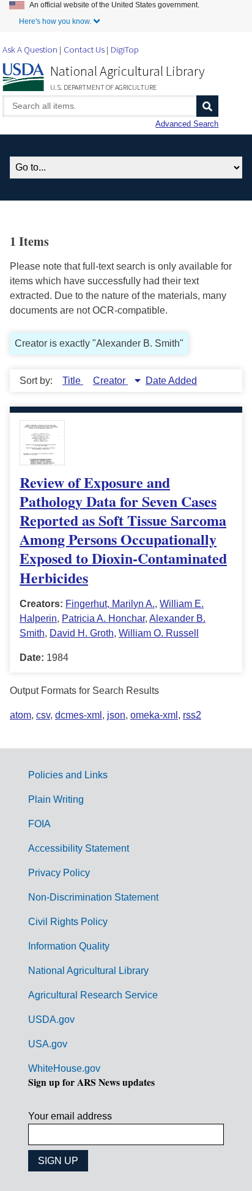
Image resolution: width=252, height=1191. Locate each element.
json (116, 715)
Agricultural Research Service (93, 995)
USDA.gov (51, 1019)
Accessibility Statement (78, 848)
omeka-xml (154, 715)
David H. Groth (82, 633)
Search (207, 106)
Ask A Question (29, 49)
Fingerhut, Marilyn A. (110, 604)
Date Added (171, 380)
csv (43, 715)
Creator (110, 380)
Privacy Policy (59, 873)
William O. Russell (159, 633)
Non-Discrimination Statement (93, 897)
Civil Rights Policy (68, 921)
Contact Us (84, 49)
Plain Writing (56, 799)
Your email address (70, 1116)
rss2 (192, 715)
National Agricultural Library (127, 70)
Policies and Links (68, 775)
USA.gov (47, 1044)
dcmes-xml (78, 715)
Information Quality (68, 946)
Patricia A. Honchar (103, 618)
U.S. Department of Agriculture (103, 87)
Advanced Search (186, 123)
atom (20, 715)
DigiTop (125, 49)
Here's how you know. (55, 21)
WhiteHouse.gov (64, 1068)
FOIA (39, 824)
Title (72, 380)
